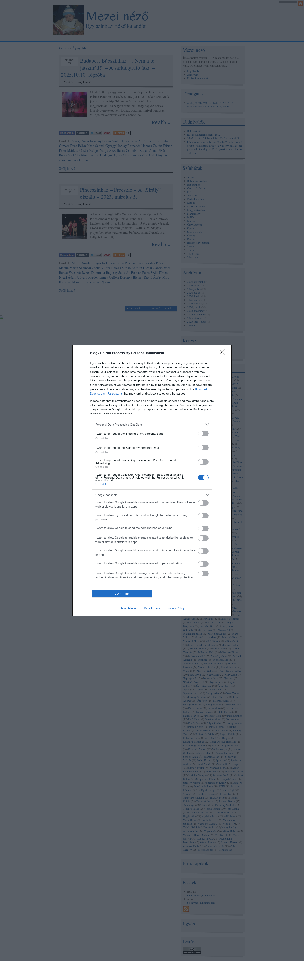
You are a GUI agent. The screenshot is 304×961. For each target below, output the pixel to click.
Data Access (152, 608)
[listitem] (152, 424)
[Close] (223, 353)
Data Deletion (129, 608)
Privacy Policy (175, 608)
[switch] (203, 433)
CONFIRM (122, 593)
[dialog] (152, 480)
